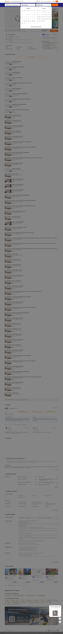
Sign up (53, 1)
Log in (57, 1)
